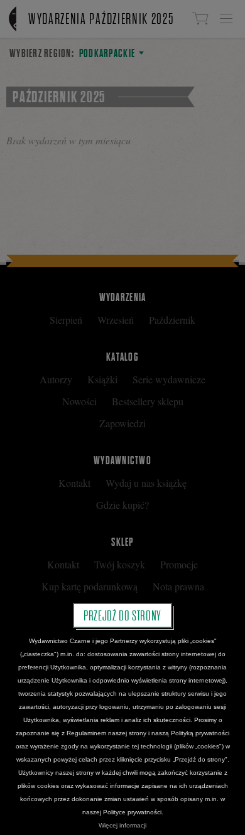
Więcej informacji (122, 825)
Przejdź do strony (122, 615)
